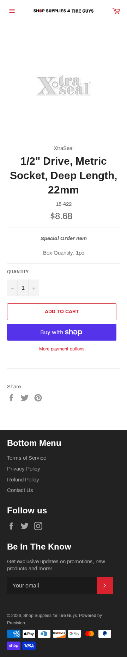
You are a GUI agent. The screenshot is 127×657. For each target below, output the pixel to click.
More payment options (62, 349)
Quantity (18, 271)
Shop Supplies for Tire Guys (50, 615)
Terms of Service (26, 458)
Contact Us (20, 490)
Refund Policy (23, 479)
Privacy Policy (23, 469)
